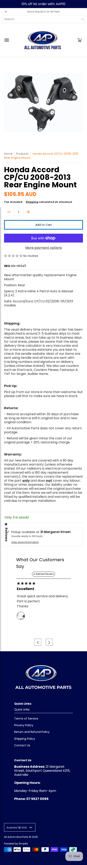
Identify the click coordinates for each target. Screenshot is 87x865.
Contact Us (22, 745)
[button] (79, 40)
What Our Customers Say (40, 563)
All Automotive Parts (16, 837)
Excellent (25, 589)
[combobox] (41, 19)
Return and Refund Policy (32, 732)
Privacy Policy (23, 725)
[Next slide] (49, 642)
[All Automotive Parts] (42, 40)
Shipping (32, 202)
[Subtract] (9, 212)
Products (22, 154)
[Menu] (6, 40)
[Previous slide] (37, 642)
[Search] (82, 19)
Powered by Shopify (16, 843)
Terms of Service (26, 719)
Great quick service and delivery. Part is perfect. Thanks (43, 601)
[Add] (28, 212)
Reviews (6, 534)
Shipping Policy (24, 739)
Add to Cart (43, 225)
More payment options (43, 248)
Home (8, 154)
